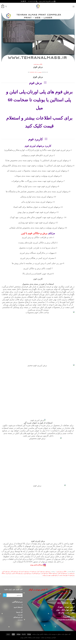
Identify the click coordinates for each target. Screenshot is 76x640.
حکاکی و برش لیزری (38, 64)
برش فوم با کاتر (15, 571)
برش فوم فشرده (36, 573)
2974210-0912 (62, 603)
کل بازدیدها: (19, 612)
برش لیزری (8, 573)
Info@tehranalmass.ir (66, 620)
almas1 (32, 72)
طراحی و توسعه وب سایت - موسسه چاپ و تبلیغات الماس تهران (38, 637)
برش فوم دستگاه (53, 573)
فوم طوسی (54, 575)
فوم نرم (48, 575)
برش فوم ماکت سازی (17, 573)
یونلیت (44, 575)
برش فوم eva (33, 571)
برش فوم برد (71, 573)
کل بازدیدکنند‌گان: (18, 617)
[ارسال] (4, 595)
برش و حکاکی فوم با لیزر (34, 233)
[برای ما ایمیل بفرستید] (23, 1)
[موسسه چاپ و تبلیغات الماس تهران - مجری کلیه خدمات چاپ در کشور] (38, 6)
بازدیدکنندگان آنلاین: (17, 602)
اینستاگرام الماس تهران (36, 565)
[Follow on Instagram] (25, 1)
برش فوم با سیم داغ (24, 571)
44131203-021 (57, 599)
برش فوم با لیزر (6, 571)
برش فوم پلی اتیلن (62, 573)
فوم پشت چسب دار (62, 575)
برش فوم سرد (44, 573)
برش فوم (38, 67)
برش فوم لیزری (27, 573)
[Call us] (21, 1)
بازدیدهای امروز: (18, 607)
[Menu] (73, 6)
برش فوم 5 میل (41, 571)
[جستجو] (6, 6)
